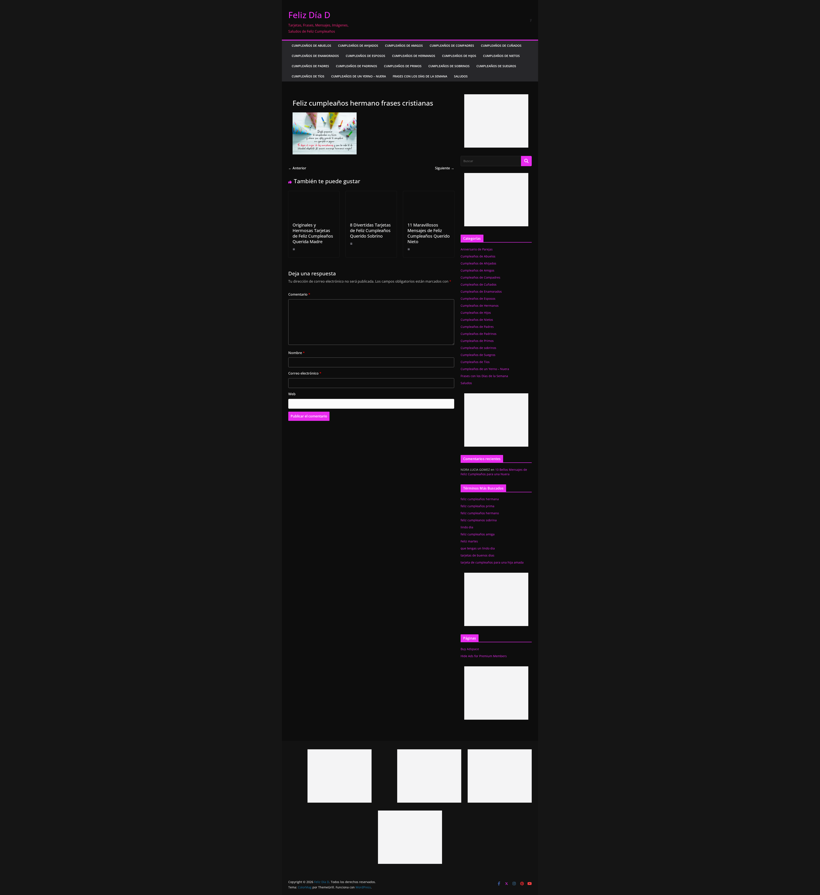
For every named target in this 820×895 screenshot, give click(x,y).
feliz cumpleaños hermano (480, 513)
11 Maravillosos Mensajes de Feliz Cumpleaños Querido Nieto (428, 233)
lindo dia (467, 527)
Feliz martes (469, 541)
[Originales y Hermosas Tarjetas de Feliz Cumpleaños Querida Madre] (313, 194)
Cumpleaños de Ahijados (358, 46)
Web (292, 394)
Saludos (461, 76)
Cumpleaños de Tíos (308, 76)
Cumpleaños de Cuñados (501, 46)
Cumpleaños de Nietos (501, 56)
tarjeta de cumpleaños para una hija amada (492, 562)
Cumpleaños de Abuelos (311, 46)
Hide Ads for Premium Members (484, 656)
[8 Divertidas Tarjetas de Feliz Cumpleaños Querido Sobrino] (371, 194)
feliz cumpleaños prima (477, 506)
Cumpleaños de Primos (403, 66)
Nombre (296, 352)
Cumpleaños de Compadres (452, 46)
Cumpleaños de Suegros (496, 66)
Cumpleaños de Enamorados (315, 56)
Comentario (299, 294)
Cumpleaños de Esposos (365, 56)
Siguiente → (444, 168)
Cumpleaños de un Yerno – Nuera (358, 76)
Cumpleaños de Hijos (459, 56)
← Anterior (297, 168)
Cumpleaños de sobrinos (449, 66)
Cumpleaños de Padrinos (356, 66)
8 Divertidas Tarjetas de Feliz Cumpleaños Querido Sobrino (370, 230)
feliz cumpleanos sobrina (479, 520)
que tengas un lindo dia (478, 548)
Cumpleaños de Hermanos (413, 56)
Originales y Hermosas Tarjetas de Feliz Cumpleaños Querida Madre (313, 233)
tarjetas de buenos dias (477, 555)
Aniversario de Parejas (477, 249)
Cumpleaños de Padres (310, 66)
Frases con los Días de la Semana (420, 76)
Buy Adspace (470, 649)
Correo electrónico (304, 373)
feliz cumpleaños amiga (478, 534)
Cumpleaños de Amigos (404, 46)
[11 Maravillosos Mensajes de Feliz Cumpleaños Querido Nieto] (428, 194)
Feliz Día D (309, 15)
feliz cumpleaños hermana (480, 499)
